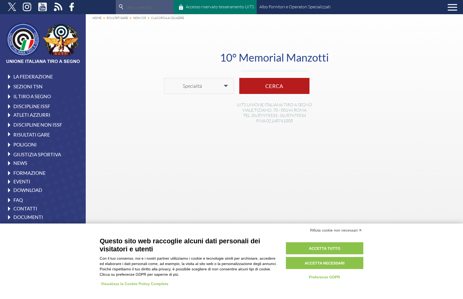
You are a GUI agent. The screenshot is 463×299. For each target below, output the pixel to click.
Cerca (274, 86)
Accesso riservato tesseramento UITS (220, 6)
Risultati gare (31, 134)
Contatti (25, 208)
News (20, 163)
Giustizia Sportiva (37, 154)
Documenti (28, 217)
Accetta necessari (325, 263)
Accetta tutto (324, 248)
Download (27, 190)
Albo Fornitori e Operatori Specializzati (295, 6)
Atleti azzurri (31, 114)
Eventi (21, 181)
